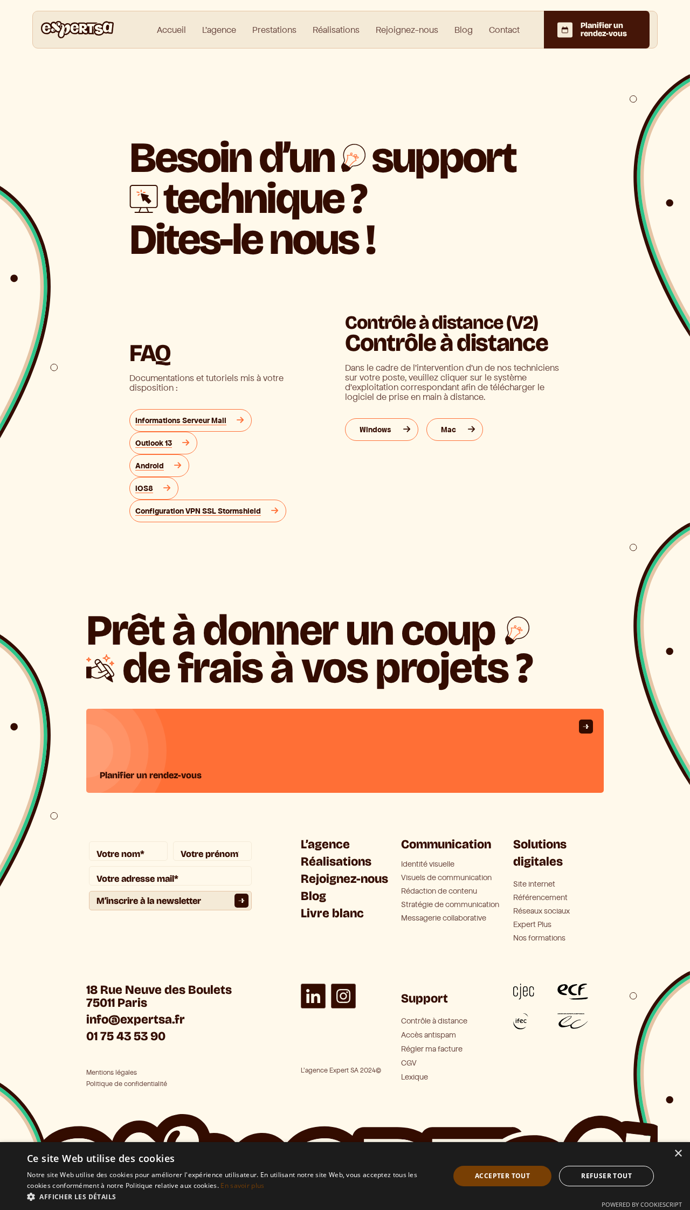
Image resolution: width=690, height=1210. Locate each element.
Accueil (171, 29)
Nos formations (539, 938)
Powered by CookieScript (642, 1204)
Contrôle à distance (434, 1021)
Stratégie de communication (450, 905)
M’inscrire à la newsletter (148, 901)
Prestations (274, 29)
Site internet (534, 884)
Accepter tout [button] (502, 1175)
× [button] (678, 1154)
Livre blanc (332, 913)
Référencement (540, 898)
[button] (232, 1196)
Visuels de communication (446, 878)
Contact (504, 29)
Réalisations (336, 29)
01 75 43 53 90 (125, 1036)
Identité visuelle (427, 864)
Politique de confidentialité (126, 1084)
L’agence (325, 844)
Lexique (414, 1077)
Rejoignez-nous (407, 29)
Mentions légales (111, 1072)
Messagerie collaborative (443, 918)
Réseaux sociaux (541, 911)
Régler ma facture (432, 1049)
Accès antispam (428, 1035)
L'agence (219, 29)
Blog (463, 29)
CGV (409, 1063)
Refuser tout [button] (606, 1175)
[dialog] (345, 1176)
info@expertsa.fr (135, 1019)
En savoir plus (242, 1185)
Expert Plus (532, 925)
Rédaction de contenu (439, 891)
